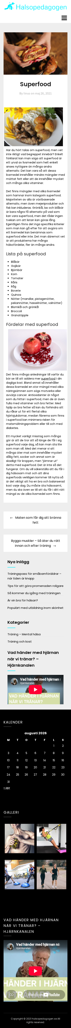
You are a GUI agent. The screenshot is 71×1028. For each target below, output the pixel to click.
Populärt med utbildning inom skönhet (35, 608)
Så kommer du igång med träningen (34, 593)
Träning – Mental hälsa (24, 634)
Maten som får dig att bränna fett (38, 520)
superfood (48, 379)
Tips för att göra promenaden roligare (35, 586)
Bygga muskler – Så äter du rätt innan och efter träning (35, 543)
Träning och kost (19, 641)
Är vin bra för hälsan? (22, 600)
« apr (7, 788)
